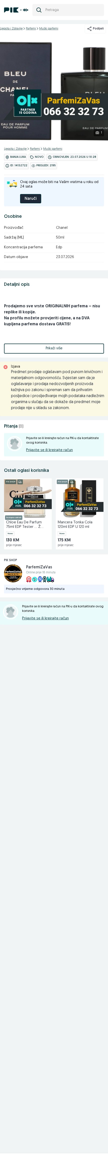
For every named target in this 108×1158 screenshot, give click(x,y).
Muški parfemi (48, 28)
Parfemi (31, 28)
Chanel (62, 228)
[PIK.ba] (16, 10)
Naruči (31, 199)
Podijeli (98, 28)
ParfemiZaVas (39, 567)
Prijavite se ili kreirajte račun (49, 450)
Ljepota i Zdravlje (11, 28)
